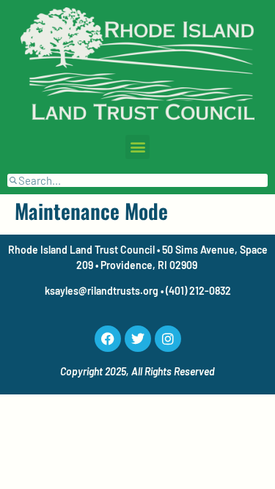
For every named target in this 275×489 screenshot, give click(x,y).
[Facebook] (108, 339)
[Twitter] (138, 339)
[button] (137, 147)
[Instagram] (168, 339)
